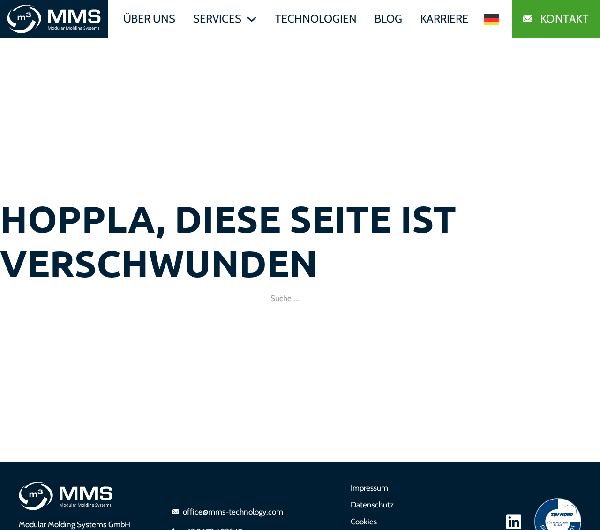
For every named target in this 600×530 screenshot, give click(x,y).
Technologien (316, 18)
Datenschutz (372, 504)
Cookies (364, 521)
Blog (388, 18)
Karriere (444, 18)
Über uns (149, 18)
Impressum (369, 487)
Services (217, 18)
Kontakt (564, 18)
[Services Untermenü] (251, 19)
